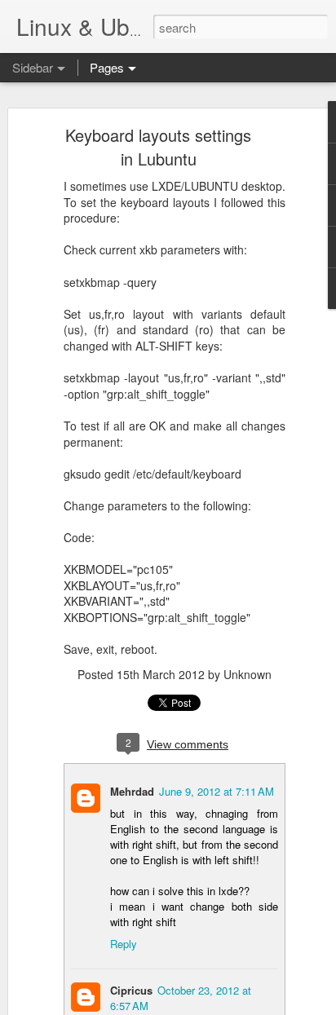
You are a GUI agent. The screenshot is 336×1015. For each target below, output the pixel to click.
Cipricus (131, 990)
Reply (123, 943)
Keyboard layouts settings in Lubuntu (158, 146)
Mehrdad (132, 791)
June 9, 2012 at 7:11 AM (216, 791)
